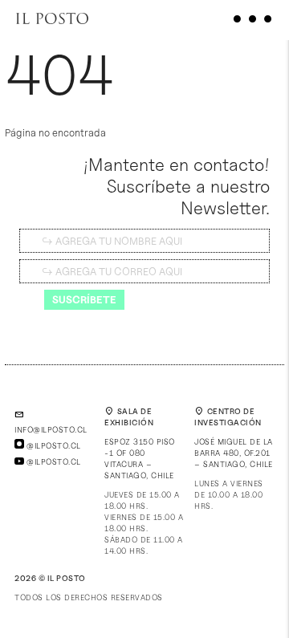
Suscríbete (84, 299)
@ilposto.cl (52, 445)
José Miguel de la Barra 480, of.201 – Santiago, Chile (233, 453)
